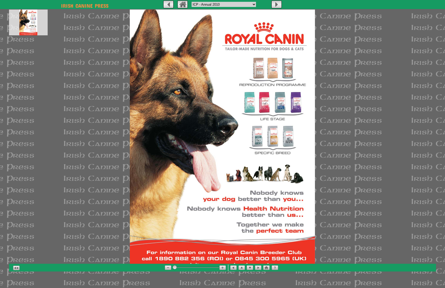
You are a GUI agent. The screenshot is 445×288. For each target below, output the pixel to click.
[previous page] (168, 4)
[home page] (182, 4)
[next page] (276, 4)
